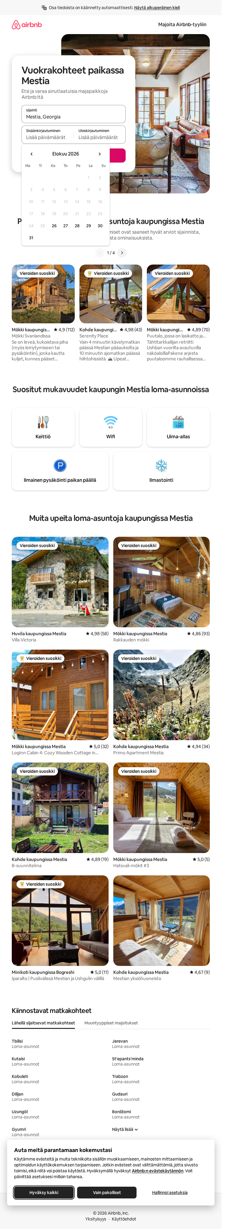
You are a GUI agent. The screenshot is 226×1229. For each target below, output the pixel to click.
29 (88, 225)
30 (100, 225)
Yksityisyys (95, 1219)
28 (77, 225)
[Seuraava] (122, 252)
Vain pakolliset (107, 1192)
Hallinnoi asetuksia (170, 1192)
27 (65, 225)
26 (54, 225)
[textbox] (47, 137)
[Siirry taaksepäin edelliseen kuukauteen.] (32, 154)
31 (31, 237)
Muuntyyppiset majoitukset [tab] (111, 1023)
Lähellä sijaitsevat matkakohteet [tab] (43, 1023)
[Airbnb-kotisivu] (27, 24)
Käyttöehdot (124, 1219)
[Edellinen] (100, 252)
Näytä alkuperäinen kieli (157, 7)
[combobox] (73, 116)
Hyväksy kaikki (43, 1192)
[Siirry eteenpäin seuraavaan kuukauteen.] (99, 154)
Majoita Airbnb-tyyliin (182, 24)
